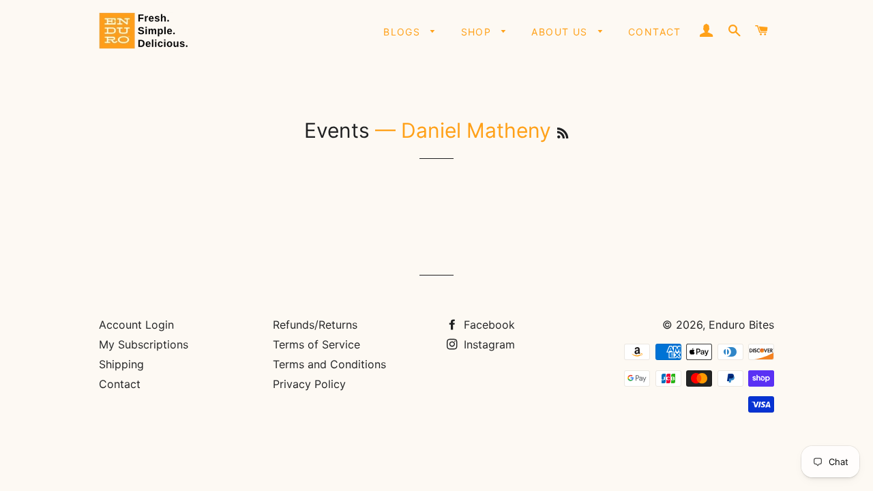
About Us (561, 32)
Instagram (487, 344)
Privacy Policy (309, 384)
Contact (654, 32)
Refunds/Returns (315, 324)
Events (337, 130)
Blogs (403, 32)
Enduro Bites (741, 324)
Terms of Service (316, 344)
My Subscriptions (143, 344)
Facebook (487, 324)
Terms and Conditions (329, 364)
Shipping (121, 364)
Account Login (136, 324)
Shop (478, 32)
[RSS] (563, 133)
